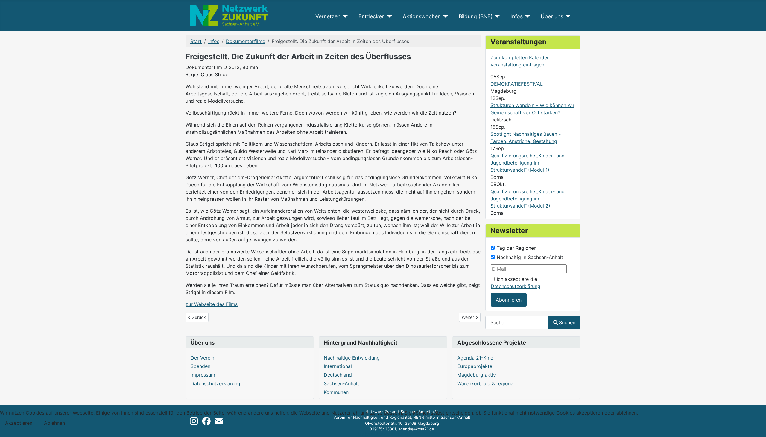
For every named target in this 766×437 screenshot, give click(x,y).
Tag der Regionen (516, 248)
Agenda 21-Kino (475, 358)
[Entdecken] (388, 16)
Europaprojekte (474, 366)
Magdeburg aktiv (476, 375)
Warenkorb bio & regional (486, 383)
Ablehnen (54, 423)
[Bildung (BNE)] (496, 16)
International (338, 366)
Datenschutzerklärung (515, 286)
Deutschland (338, 375)
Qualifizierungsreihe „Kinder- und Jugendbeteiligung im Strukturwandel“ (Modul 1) (527, 163)
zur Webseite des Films (212, 304)
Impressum (203, 375)
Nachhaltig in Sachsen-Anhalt (530, 257)
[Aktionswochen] (444, 16)
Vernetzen (328, 16)
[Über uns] (567, 16)
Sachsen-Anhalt (341, 383)
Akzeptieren (18, 423)
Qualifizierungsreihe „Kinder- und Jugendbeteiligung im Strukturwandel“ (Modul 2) (527, 198)
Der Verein (202, 358)
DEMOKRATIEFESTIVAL (516, 84)
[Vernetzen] (344, 16)
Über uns (552, 16)
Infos (516, 16)
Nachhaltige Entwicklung (352, 358)
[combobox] (516, 322)
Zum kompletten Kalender (519, 57)
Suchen (567, 322)
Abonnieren (509, 300)
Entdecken (371, 16)
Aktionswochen (422, 16)
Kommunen (336, 392)
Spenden (200, 366)
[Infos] (526, 16)
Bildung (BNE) (476, 16)
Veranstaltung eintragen (517, 65)
